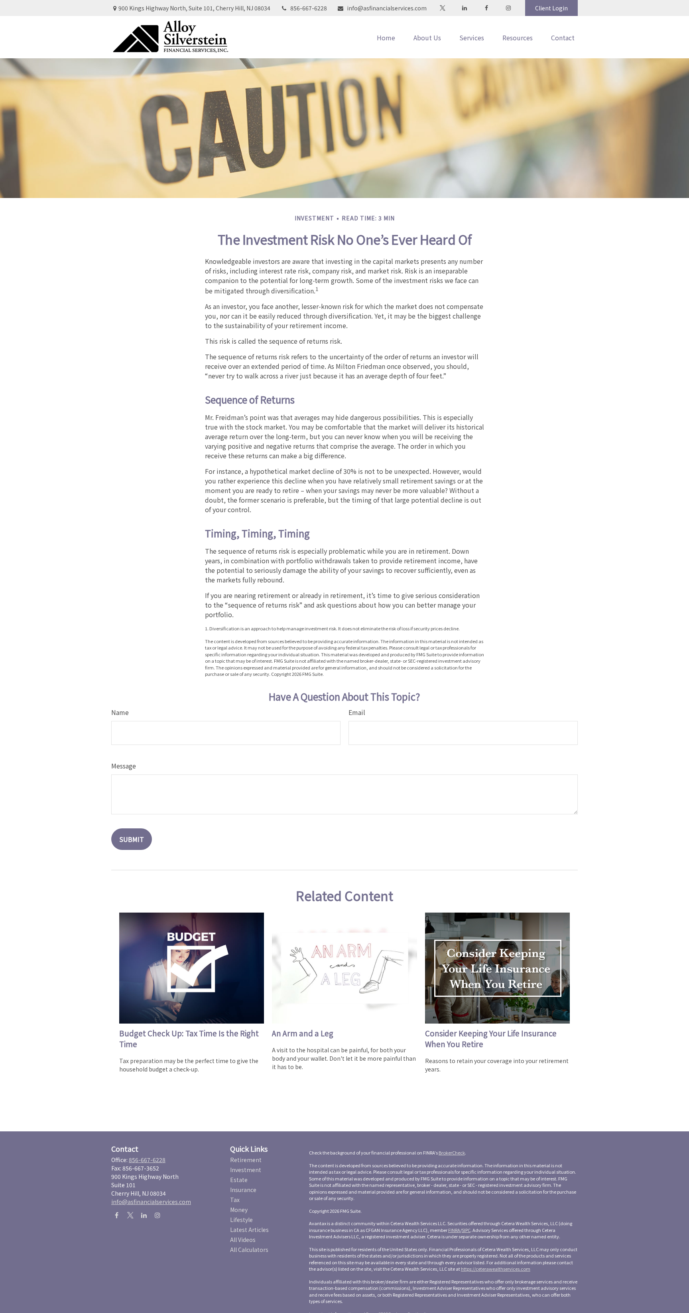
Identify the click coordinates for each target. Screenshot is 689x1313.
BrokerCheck (452, 1152)
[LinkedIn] (464, 8)
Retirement (246, 1160)
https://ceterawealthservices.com (495, 1268)
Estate (239, 1180)
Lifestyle (241, 1220)
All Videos (243, 1240)
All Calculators (249, 1250)
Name (120, 712)
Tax (235, 1200)
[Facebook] (486, 8)
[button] (386, 37)
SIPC (466, 1230)
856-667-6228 (308, 8)
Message (123, 765)
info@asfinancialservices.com (387, 8)
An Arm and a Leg (302, 1033)
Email (356, 712)
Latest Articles (249, 1230)
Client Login (551, 8)
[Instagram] (157, 1215)
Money (239, 1210)
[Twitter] (442, 8)
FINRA (454, 1230)
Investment (245, 1170)
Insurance (243, 1190)
